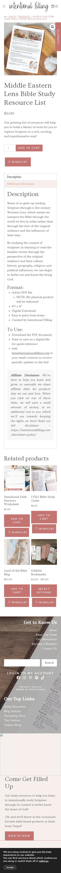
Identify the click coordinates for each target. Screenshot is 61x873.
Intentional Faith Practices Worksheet (15, 500)
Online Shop (12, 725)
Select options (44, 590)
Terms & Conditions (30, 689)
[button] (52, 27)
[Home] (5, 16)
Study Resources (15, 706)
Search (49, 662)
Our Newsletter (46, 639)
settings (43, 861)
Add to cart (29, 148)
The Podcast (12, 720)
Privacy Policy (30, 687)
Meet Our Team (46, 635)
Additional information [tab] (21, 183)
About (53, 630)
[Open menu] (4, 6)
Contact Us (49, 648)
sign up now (19, 835)
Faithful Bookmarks (38, 572)
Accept (10, 867)
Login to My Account (30, 673)
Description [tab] (14, 176)
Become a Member (44, 644)
